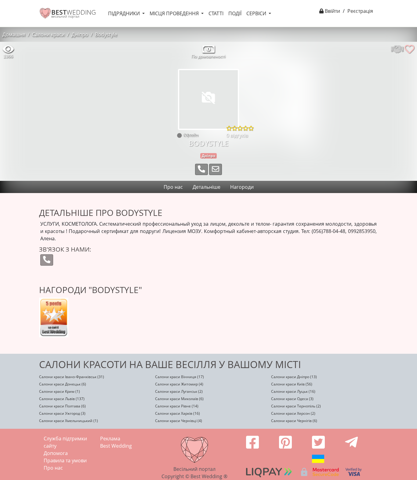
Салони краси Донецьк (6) (62, 384)
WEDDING (73, 12)
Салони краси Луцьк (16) (293, 391)
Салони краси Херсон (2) (293, 413)
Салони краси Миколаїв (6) (179, 398)
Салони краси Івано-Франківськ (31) (71, 376)
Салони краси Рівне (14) (176, 406)
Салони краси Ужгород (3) (62, 413)
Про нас (53, 467)
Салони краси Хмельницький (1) (68, 420)
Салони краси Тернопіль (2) (296, 406)
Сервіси (256, 13)
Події (234, 13)
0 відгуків (237, 135)
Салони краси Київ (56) (291, 384)
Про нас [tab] (173, 187)
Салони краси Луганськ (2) (179, 391)
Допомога (56, 453)
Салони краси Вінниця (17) (179, 376)
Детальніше (206, 187)
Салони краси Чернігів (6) (294, 420)
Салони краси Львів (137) (62, 398)
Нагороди (242, 187)
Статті (216, 13)
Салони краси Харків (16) (177, 413)
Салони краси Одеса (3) (292, 398)
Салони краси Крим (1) (59, 391)
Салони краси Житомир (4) (179, 384)
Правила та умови (65, 460)
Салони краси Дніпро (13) (294, 376)
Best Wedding (116, 445)
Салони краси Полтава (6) (62, 406)
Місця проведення (175, 13)
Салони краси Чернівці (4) (178, 420)
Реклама (110, 438)
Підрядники (124, 13)
